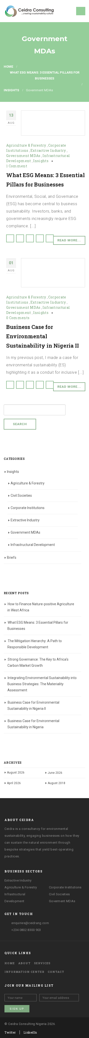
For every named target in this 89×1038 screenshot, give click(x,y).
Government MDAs (23, 155)
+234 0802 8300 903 (26, 930)
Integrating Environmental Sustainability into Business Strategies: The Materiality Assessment (42, 684)
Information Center (24, 972)
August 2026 (15, 772)
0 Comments (17, 317)
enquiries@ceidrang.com (30, 923)
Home (9, 963)
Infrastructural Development (33, 545)
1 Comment (16, 166)
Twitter (20, 238)
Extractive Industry (48, 150)
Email (50, 238)
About (24, 963)
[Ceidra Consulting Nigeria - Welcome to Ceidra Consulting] (29, 11)
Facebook (10, 238)
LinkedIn (30, 238)
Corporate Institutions (27, 508)
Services (42, 963)
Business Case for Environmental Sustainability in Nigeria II (42, 336)
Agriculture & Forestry (26, 145)
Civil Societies (21, 495)
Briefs (11, 557)
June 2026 (55, 773)
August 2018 (56, 783)
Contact (56, 972)
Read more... (69, 240)
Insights (40, 160)
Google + (40, 238)
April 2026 (14, 783)
